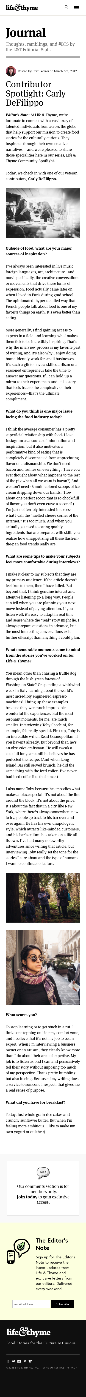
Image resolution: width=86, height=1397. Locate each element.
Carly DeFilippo (42, 178)
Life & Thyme (28, 1332)
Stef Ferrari (41, 71)
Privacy (72, 1367)
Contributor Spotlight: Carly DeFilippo (36, 93)
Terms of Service (52, 1367)
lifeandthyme (22, 12)
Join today (27, 1197)
